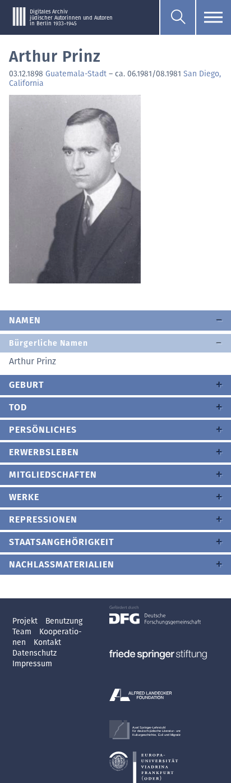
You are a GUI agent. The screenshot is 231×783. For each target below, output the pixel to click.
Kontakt (47, 642)
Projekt (26, 621)
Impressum (32, 663)
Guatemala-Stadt (76, 74)
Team (23, 632)
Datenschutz (34, 653)
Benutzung (63, 621)
